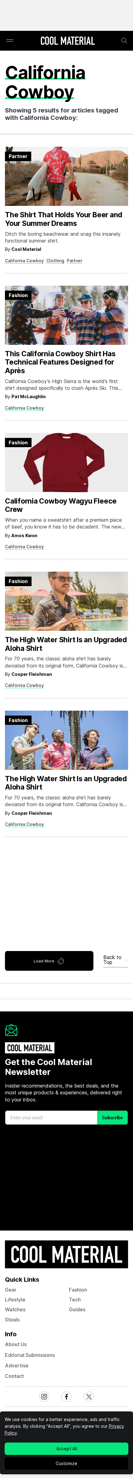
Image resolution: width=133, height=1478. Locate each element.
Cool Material (26, 249)
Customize (66, 1463)
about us (16, 1344)
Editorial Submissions (30, 1355)
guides (77, 1309)
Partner (74, 260)
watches (15, 1309)
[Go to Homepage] (68, 41)
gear (10, 1290)
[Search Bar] (124, 40)
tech (75, 1299)
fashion (78, 1290)
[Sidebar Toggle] (10, 40)
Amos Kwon (24, 535)
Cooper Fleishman (31, 674)
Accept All (66, 1448)
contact (14, 1376)
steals (12, 1320)
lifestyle (15, 1299)
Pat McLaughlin (28, 396)
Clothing (55, 260)
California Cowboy (24, 260)
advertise (16, 1365)
